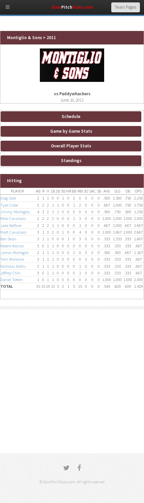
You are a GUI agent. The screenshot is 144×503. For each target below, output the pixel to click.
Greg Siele (8, 198)
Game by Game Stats (71, 131)
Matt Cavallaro (13, 232)
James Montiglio (14, 252)
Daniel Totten (11, 279)
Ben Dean (8, 238)
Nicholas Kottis (13, 266)
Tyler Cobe (9, 205)
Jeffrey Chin (10, 272)
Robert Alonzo (12, 245)
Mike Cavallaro (13, 218)
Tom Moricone (12, 259)
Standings (71, 160)
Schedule (71, 116)
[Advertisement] (72, 381)
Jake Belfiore (10, 225)
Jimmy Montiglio (14, 211)
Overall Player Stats (71, 146)
